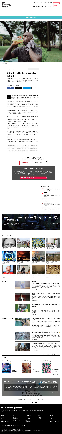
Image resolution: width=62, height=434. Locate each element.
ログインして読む (38, 162)
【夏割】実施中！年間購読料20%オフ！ (27, 177)
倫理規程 (39, 417)
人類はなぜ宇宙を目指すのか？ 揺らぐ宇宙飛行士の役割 (52, 204)
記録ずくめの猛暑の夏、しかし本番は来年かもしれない (45, 343)
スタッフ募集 (28, 418)
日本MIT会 (51, 420)
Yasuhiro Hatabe (35, 300)
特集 (42, 6)
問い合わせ (3, 418)
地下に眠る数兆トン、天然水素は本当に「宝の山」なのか (52, 199)
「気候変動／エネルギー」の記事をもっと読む (50, 354)
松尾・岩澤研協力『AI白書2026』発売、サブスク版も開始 (52, 194)
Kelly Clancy (34, 314)
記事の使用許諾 (28, 421)
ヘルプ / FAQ (3, 417)
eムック (46, 6)
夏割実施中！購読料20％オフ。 (31, 17)
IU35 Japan (51, 417)
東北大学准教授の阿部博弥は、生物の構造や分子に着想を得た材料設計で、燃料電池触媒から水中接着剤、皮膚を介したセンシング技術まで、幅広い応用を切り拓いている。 (46, 297)
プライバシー (40, 420)
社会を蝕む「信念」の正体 (55, 371)
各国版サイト (52, 418)
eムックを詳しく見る (55, 374)
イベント (50, 6)
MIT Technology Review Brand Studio (38, 289)
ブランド (27, 417)
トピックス (38, 6)
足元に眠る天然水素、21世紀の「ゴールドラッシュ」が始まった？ (52, 189)
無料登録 (55, 5)
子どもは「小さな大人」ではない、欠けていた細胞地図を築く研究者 (52, 209)
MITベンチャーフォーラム (54, 421)
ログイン (41, 2)
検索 (50, 2)
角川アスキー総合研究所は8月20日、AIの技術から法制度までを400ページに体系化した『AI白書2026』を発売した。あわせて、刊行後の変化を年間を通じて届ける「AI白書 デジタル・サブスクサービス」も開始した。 (46, 286)
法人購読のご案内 (16, 420)
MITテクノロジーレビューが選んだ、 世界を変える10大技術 (30, 381)
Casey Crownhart (11, 85)
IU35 (34, 6)
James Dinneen (35, 339)
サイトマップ (3, 420)
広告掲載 (27, 420)
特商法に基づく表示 (4, 421)
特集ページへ (54, 392)
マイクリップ (46, 2)
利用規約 (39, 418)
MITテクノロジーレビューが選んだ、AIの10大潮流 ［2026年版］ (31, 218)
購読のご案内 (36, 2)
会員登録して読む (24, 162)
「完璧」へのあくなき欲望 (36, 371)
